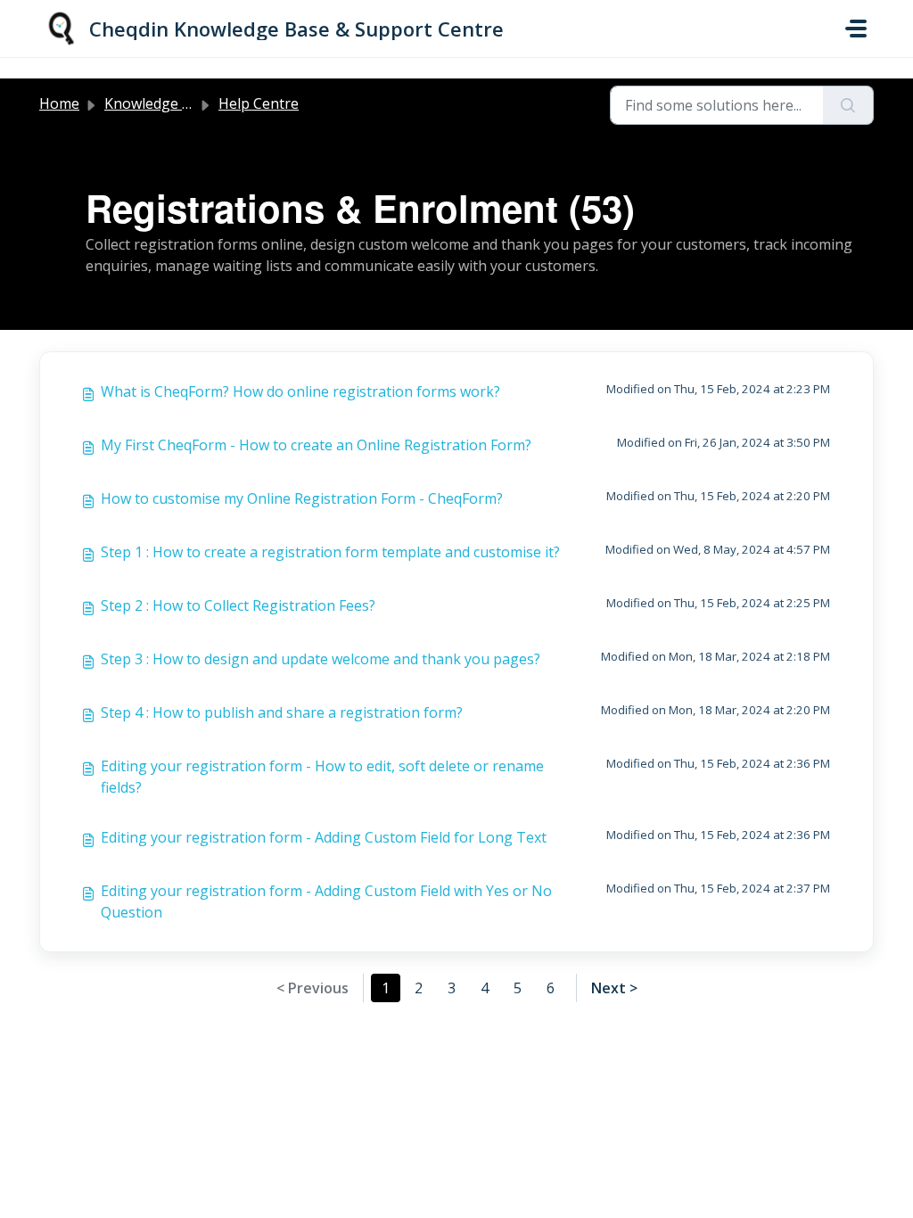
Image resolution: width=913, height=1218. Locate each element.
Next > (614, 988)
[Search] (848, 105)
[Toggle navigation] (856, 28)
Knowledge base (159, 103)
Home (59, 103)
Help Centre (258, 103)
